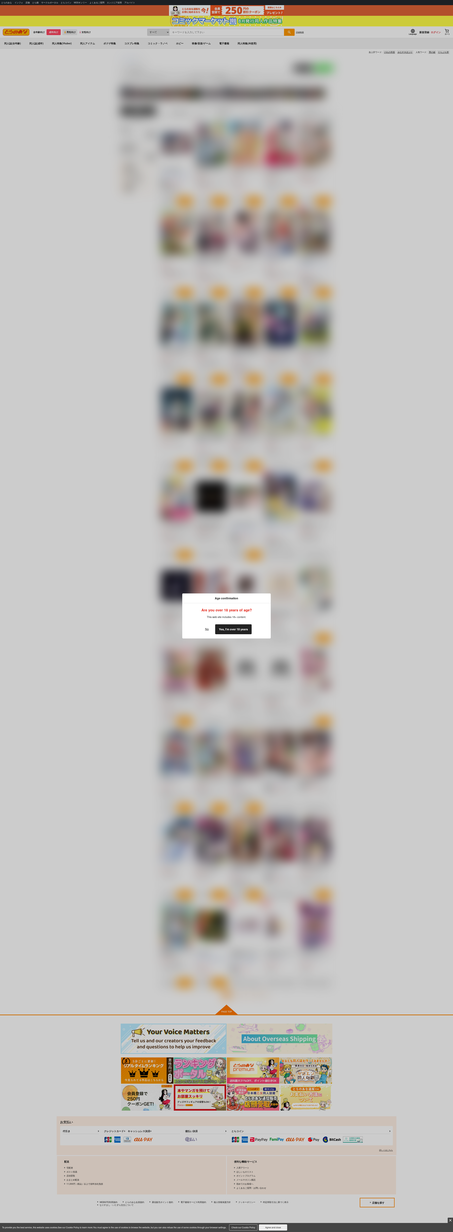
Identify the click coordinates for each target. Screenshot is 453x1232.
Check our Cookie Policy (243, 1227)
